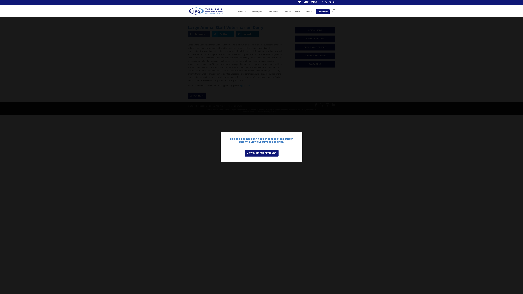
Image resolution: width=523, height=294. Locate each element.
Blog (308, 12)
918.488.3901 (307, 2)
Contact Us (323, 12)
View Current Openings (261, 153)
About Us (242, 12)
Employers (257, 12)
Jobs (286, 12)
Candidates (273, 12)
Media (297, 12)
